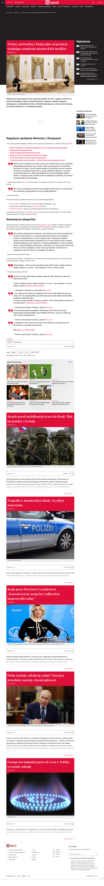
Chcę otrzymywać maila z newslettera (83, 858)
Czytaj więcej (91, 79)
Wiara (54, 6)
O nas (33, 850)
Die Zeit (24, 182)
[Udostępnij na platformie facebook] (70, 346)
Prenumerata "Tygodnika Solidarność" (17, 852)
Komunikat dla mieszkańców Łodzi (21, 150)
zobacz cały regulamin (85, 869)
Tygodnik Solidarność (44, 6)
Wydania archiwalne (13, 857)
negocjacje (13, 352)
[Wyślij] (96, 853)
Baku (70, 144)
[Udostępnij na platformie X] (72, 346)
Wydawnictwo (35, 852)
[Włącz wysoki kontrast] (11, 2)
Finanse (33, 6)
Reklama (34, 859)
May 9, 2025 (46, 290)
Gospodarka (25, 6)
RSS (29, 876)
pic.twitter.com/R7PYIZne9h (36, 303)
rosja (27, 352)
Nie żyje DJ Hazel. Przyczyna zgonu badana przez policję (28, 155)
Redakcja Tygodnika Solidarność (16, 850)
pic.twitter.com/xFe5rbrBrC (34, 286)
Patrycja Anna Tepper (44, 225)
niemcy (20, 352)
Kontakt (34, 857)
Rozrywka (75, 6)
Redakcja (34, 855)
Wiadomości (10, 6)
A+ (8, 2)
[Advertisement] (52, 27)
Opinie (81, 6)
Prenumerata (89, 6)
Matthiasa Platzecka (16, 209)
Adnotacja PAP (12, 859)
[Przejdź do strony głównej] (50, 2)
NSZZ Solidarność (19, 2)
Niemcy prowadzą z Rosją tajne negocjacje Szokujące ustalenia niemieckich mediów (38, 12)
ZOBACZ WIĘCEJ (35, 352)
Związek (17, 6)
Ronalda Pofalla (37, 206)
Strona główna (9, 12)
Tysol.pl (96, 876)
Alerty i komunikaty (64, 6)
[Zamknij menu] (2, 2)
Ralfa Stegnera (14, 204)
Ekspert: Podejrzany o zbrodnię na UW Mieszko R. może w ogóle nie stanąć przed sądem (38, 148)
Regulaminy (24, 876)
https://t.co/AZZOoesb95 (26, 330)
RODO (18, 876)
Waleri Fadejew (33, 212)
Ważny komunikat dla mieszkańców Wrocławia (25, 153)
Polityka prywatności (10, 876)
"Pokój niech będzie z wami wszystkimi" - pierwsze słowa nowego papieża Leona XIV (37, 160)
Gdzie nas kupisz (12, 855)
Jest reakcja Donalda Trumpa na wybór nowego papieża (28, 158)
